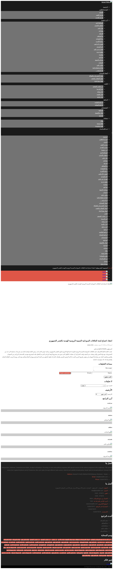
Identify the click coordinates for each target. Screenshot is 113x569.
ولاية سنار (39, 547)
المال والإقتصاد (99, 113)
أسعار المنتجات (103, 73)
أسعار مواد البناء (98, 81)
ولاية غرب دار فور (69, 550)
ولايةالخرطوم (108, 553)
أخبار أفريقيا (100, 89)
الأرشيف (109, 394)
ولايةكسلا (86, 553)
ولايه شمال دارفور (27, 553)
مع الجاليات (110, 427)
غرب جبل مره (101, 542)
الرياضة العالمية (99, 102)
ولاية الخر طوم (108, 545)
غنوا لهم (101, 57)
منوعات (106, 118)
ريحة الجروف (109, 451)
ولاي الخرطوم (48, 542)
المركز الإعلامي (103, 9)
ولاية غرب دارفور (59, 550)
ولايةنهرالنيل (79, 553)
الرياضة (106, 100)
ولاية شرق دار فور (31, 547)
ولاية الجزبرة (11, 542)
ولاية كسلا (34, 550)
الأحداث (101, 12)
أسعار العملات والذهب (97, 78)
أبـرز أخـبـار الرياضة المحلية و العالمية (100, 539)
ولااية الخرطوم (57, 542)
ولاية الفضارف (50, 545)
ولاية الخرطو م (92, 545)
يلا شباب (101, 62)
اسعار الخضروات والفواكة (96, 76)
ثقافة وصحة (100, 123)
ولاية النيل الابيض (14, 545)
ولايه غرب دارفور (6, 553)
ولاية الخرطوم (84, 545)
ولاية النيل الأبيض (33, 545)
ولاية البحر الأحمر (39, 542)
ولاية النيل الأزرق (24, 545)
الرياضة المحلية (99, 105)
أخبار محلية (100, 92)
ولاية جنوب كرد (67, 547)
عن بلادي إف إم (104, 129)
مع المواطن (100, 36)
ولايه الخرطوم (55, 553)
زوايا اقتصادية (99, 39)
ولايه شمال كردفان (16, 553)
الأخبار (106, 84)
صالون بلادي (100, 65)
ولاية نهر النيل (27, 550)
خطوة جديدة (100, 52)
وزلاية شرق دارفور (74, 542)
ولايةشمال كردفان (94, 553)
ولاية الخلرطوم (59, 545)
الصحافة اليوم (99, 23)
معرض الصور (99, 15)
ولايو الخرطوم (95, 555)
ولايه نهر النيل (102, 555)
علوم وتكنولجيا (99, 126)
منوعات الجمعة (99, 60)
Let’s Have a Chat (98, 68)
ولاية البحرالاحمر (20, 542)
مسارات (101, 31)
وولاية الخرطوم (86, 555)
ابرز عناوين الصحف (98, 86)
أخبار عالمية (100, 94)
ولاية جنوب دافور (75, 547)
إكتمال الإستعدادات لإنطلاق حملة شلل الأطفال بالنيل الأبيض (74, 539)
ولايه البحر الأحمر (71, 553)
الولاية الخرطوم (25, 539)
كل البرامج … (99, 70)
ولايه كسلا (109, 555)
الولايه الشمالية (8, 539)
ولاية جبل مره (104, 547)
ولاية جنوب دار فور (96, 547)
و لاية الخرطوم (93, 542)
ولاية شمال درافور (90, 550)
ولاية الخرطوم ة (67, 545)
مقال (102, 121)
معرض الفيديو (99, 17)
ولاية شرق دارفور (21, 547)
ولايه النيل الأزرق (36, 553)
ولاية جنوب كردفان (57, 547)
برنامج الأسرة (99, 41)
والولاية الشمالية (84, 542)
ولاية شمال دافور (100, 550)
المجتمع (101, 115)
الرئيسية (105, 7)
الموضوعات (104, 108)
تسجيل (106, 261)
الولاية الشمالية (16, 539)
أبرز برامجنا (104, 20)
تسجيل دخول (104, 264)
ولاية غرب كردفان (49, 550)
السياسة (101, 110)
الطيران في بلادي (98, 49)
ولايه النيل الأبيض (46, 553)
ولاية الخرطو (100, 545)
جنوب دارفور (108, 542)
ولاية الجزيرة (4, 542)
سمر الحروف (109, 403)
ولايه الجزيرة (62, 553)
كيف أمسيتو (100, 47)
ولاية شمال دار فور (11, 547)
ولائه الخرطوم (65, 542)
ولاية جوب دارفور (47, 547)
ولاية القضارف (42, 545)
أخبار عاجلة (100, 97)
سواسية (101, 55)
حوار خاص (100, 28)
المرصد (101, 33)
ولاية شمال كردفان (79, 550)
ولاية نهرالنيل (20, 550)
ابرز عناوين (54, 539)
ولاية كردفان (40, 550)
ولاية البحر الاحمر (30, 542)
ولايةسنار (101, 553)
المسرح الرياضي (98, 44)
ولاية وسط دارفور (11, 550)
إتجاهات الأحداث (99, 25)
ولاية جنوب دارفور (85, 547)
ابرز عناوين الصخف (35, 539)
